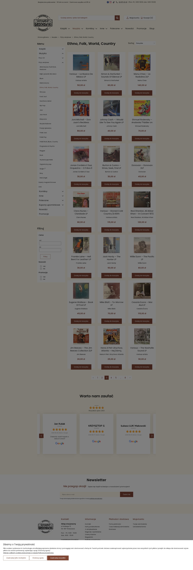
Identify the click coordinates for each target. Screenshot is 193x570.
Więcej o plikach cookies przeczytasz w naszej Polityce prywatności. (28, 553)
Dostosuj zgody (38, 558)
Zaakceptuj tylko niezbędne (16, 558)
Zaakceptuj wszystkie (58, 558)
